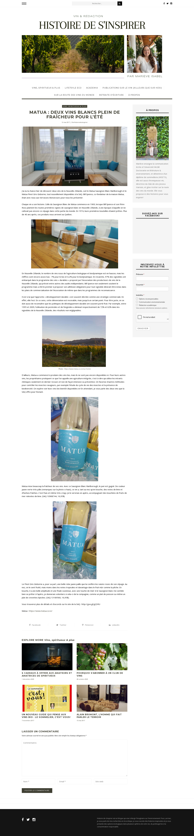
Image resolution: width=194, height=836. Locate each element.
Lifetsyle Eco (73, 88)
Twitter (63, 625)
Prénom (140, 274)
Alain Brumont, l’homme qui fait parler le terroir (99, 716)
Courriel (140, 285)
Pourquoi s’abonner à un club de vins (100, 674)
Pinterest (89, 625)
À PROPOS (134, 95)
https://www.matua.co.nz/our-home (77, 369)
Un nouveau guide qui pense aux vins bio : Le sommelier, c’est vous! (46, 716)
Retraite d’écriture (111, 95)
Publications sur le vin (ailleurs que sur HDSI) (132, 88)
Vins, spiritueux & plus (46, 88)
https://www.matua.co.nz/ (40, 611)
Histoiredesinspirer (81, 122)
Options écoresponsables (148, 299)
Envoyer (143, 328)
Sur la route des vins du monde (74, 95)
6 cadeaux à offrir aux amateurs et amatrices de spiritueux (47, 674)
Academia (92, 88)
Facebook (36, 625)
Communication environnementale (151, 302)
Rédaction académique (147, 305)
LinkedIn (115, 625)
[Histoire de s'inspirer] (97, 45)
